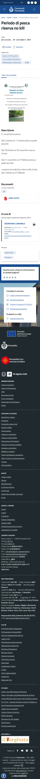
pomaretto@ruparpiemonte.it (16, 554)
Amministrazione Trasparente (11, 628)
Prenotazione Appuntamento (11, 642)
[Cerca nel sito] (34, 9)
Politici (3, 405)
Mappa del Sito (6, 680)
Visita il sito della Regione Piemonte (14, 691)
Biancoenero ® (21, 770)
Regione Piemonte (8, 3)
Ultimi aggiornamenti (8, 673)
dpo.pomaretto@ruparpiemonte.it (18, 618)
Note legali (5, 663)
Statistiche (5, 676)
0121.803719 (9, 543)
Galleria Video (6, 523)
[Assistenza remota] (21, 765)
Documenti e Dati (7, 395)
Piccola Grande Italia (8, 726)
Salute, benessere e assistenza (12, 455)
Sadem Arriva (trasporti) (9, 709)
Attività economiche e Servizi (11, 526)
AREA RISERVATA (20, 776)
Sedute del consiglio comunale (12, 494)
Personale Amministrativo (10, 402)
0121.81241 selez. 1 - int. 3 (20, 231)
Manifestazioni (6, 484)
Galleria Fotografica (8, 519)
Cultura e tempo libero (9, 438)
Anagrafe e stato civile (9, 424)
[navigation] (4, 9)
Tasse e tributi (6, 477)
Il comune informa (7, 487)
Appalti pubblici (6, 427)
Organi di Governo (7, 385)
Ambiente (4, 420)
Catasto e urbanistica (8, 434)
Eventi (3, 509)
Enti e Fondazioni (7, 398)
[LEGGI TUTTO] (5, 198)
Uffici (3, 391)
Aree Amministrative (8, 388)
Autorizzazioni (6, 431)
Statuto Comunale (7, 656)
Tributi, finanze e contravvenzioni (12, 458)
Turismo (4, 461)
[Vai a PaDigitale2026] (20, 374)
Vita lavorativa (6, 465)
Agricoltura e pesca (8, 417)
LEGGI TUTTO (13, 198)
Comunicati (5, 490)
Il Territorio (5, 516)
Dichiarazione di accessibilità (11, 632)
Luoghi (3, 512)
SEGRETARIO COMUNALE (14, 223)
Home (3, 17)
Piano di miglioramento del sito (12, 635)
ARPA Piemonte (7, 715)
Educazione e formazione (10, 441)
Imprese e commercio (8, 448)
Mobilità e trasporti (8, 451)
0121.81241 (8, 541)
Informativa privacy (8, 659)
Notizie (3, 480)
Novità (9, 17)
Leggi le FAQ (5, 639)
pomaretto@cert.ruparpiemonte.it (18, 551)
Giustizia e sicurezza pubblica (11, 444)
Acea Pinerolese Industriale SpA (12, 705)
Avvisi (15, 17)
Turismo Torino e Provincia (10, 712)
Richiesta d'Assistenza (9, 649)
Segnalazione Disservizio (10, 645)
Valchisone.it (5, 722)
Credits (3, 669)
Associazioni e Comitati (9, 530)
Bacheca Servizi (6, 652)
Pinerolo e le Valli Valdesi (10, 719)
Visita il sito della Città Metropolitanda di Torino (17, 695)
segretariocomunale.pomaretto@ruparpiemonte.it (18, 237)
